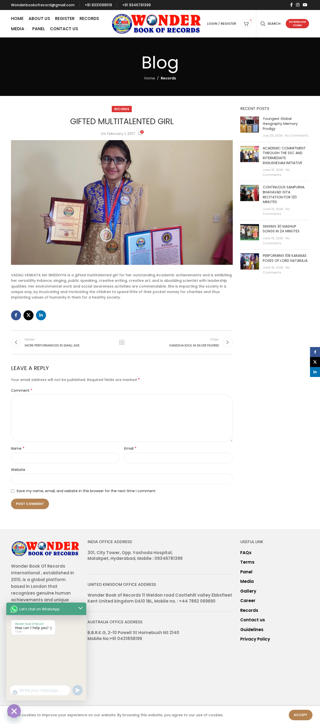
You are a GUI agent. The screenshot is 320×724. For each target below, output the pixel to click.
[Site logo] (156, 23)
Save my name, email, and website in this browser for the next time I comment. (86, 490)
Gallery (248, 591)
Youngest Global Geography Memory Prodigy (280, 123)
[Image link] (45, 548)
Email (130, 448)
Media (247, 581)
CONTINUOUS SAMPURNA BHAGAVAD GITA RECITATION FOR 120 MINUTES (283, 194)
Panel (246, 572)
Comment (21, 390)
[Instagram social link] (297, 5)
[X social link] (29, 315)
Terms (247, 562)
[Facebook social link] (291, 5)
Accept (301, 715)
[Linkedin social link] (41, 315)
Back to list (121, 342)
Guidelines (252, 630)
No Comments (296, 135)
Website (18, 469)
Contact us (252, 620)
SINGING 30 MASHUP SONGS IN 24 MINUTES (281, 229)
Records (168, 78)
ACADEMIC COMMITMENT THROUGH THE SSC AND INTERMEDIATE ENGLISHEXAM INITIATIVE (284, 155)
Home (149, 78)
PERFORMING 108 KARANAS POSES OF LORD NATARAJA (285, 258)
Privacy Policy (255, 639)
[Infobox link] (42, 5)
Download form (297, 23)
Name (17, 448)
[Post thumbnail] (249, 127)
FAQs (246, 553)
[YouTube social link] (305, 5)
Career (248, 601)
